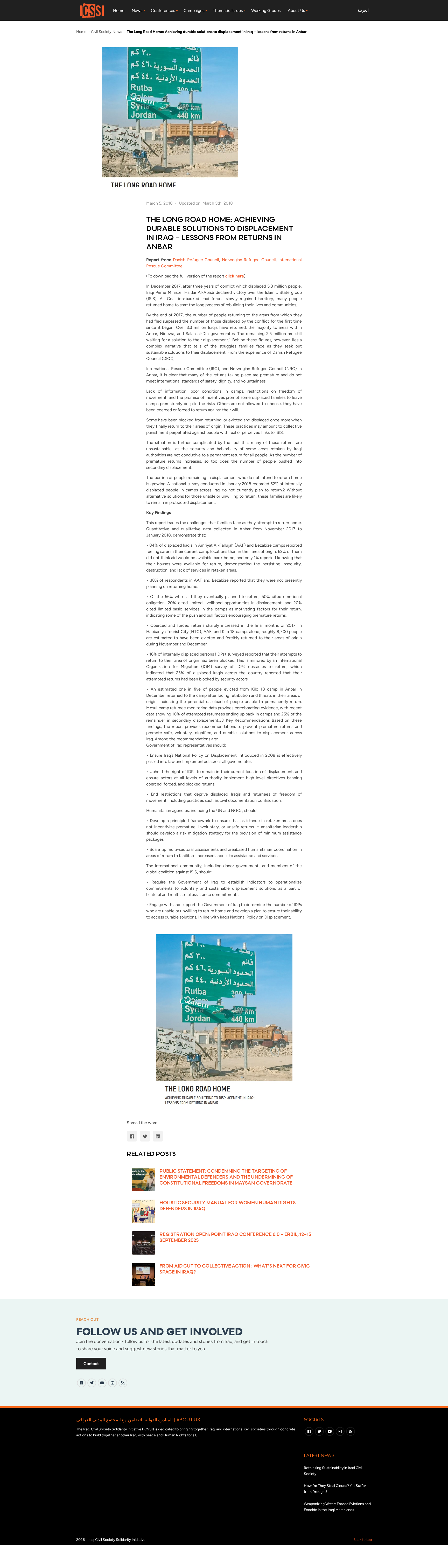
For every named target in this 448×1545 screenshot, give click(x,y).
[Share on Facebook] (132, 1136)
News (137, 10)
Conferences (163, 10)
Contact (91, 1363)
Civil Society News (107, 31)
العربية (363, 10)
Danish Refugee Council (196, 259)
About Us (296, 10)
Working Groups (266, 10)
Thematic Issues (228, 10)
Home (118, 10)
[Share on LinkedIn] (158, 1136)
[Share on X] (145, 1136)
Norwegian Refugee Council (249, 259)
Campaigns (194, 10)
